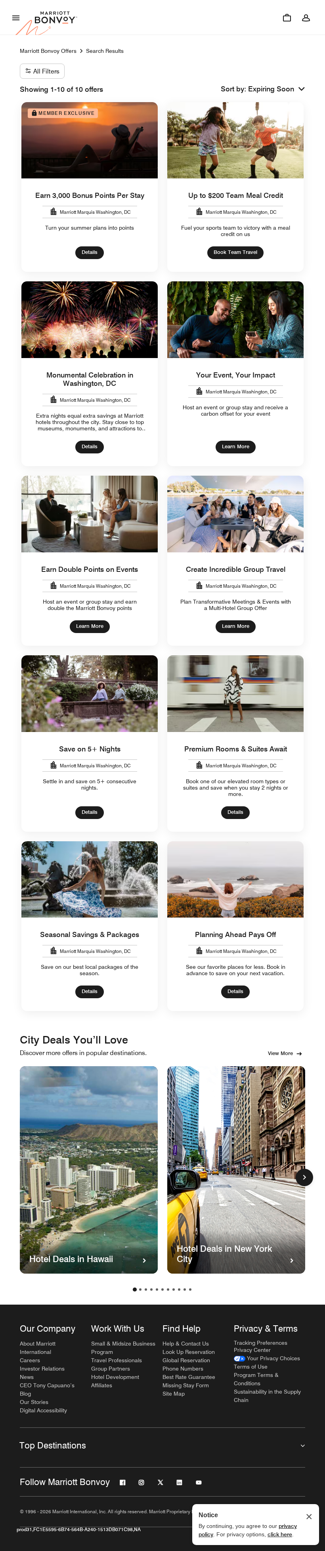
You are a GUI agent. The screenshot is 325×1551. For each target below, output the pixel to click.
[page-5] (157, 1289)
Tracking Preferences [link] (260, 1343)
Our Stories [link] (34, 1402)
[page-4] (151, 1289)
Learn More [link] (235, 446)
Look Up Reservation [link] (188, 1352)
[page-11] (190, 1289)
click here (280, 1534)
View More (280, 1053)
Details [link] (90, 252)
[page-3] (146, 1289)
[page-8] (173, 1289)
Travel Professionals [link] (116, 1360)
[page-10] (185, 1289)
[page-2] (140, 1289)
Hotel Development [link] (115, 1377)
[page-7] (168, 1289)
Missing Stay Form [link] (185, 1385)
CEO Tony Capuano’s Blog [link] (47, 1389)
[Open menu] (16, 17)
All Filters (46, 71)
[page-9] (179, 1289)
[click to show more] (304, 1177)
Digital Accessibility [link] (43, 1410)
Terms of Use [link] (251, 1366)
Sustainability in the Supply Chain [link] (267, 1395)
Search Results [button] (105, 51)
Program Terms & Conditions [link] (256, 1379)
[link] (267, 1358)
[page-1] (135, 1289)
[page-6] (162, 1289)
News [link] (27, 1377)
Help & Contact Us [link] (185, 1343)
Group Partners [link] (110, 1368)
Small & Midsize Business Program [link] (123, 1347)
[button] (276, 89)
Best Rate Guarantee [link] (188, 1377)
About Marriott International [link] (37, 1347)
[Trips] (287, 17)
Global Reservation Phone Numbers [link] (186, 1364)
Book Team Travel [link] (235, 252)
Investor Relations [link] (42, 1368)
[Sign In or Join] (306, 17)
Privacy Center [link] (252, 1350)
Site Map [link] (173, 1393)
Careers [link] (30, 1360)
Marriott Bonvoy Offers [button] (48, 51)
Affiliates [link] (101, 1385)
